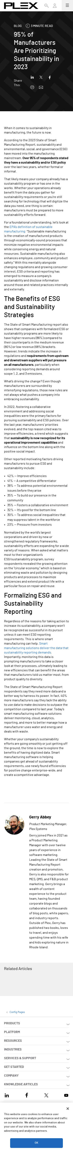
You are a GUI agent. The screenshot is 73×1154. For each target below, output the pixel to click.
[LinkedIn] (7, 1094)
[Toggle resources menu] (55, 7)
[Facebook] (26, 1094)
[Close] (68, 1108)
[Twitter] (46, 1094)
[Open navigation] (67, 5)
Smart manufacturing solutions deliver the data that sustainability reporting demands (36, 648)
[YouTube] (66, 1094)
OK (36, 1142)
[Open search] (47, 5)
